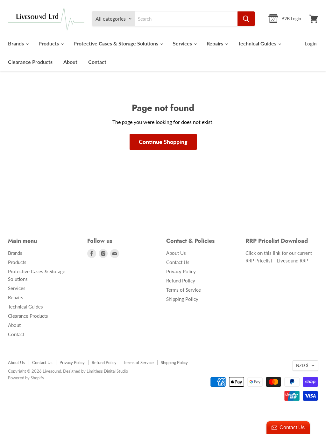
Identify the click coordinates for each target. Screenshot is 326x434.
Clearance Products (30, 62)
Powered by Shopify (26, 377)
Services (183, 43)
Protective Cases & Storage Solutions (116, 43)
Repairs (215, 43)
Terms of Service (183, 290)
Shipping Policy (182, 299)
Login (310, 43)
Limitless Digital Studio (107, 371)
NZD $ (302, 365)
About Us (176, 253)
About (70, 62)
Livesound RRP (292, 260)
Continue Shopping (163, 141)
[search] (186, 18)
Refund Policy (180, 280)
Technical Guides (258, 43)
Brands (16, 43)
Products (49, 43)
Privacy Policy (181, 271)
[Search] (246, 18)
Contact (97, 62)
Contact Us (177, 262)
